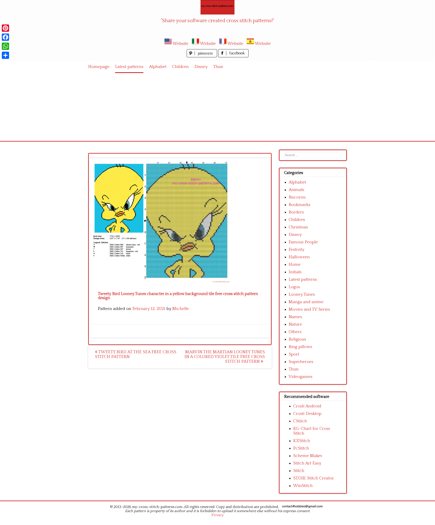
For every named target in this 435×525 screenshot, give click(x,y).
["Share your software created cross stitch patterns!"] (217, 7)
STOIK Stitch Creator (313, 478)
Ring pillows (300, 346)
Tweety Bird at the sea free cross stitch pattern (135, 354)
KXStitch (301, 440)
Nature (295, 324)
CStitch (300, 421)
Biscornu (297, 197)
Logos (294, 287)
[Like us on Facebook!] (233, 56)
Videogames (300, 376)
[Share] (5, 55)
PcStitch (301, 448)
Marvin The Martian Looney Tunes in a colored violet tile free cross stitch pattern (224, 357)
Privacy (218, 515)
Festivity (296, 249)
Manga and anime (306, 302)
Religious (297, 339)
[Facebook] (5, 37)
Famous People (303, 242)
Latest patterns (129, 66)
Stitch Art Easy (307, 463)
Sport (294, 354)
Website (180, 43)
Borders (296, 212)
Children (180, 66)
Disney (201, 66)
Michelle (180, 308)
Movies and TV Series (309, 309)
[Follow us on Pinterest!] (202, 56)
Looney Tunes (302, 294)
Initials (295, 272)
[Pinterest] (5, 28)
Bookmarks (299, 204)
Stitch (298, 470)
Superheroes (301, 361)
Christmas (298, 227)
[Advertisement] (217, 107)
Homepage (98, 66)
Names (295, 317)
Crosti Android (307, 406)
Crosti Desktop (307, 413)
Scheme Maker (307, 455)
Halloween (299, 257)
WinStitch (303, 485)
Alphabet (158, 66)
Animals (296, 189)
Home (295, 264)
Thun (218, 66)
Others (295, 331)
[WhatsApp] (5, 46)
